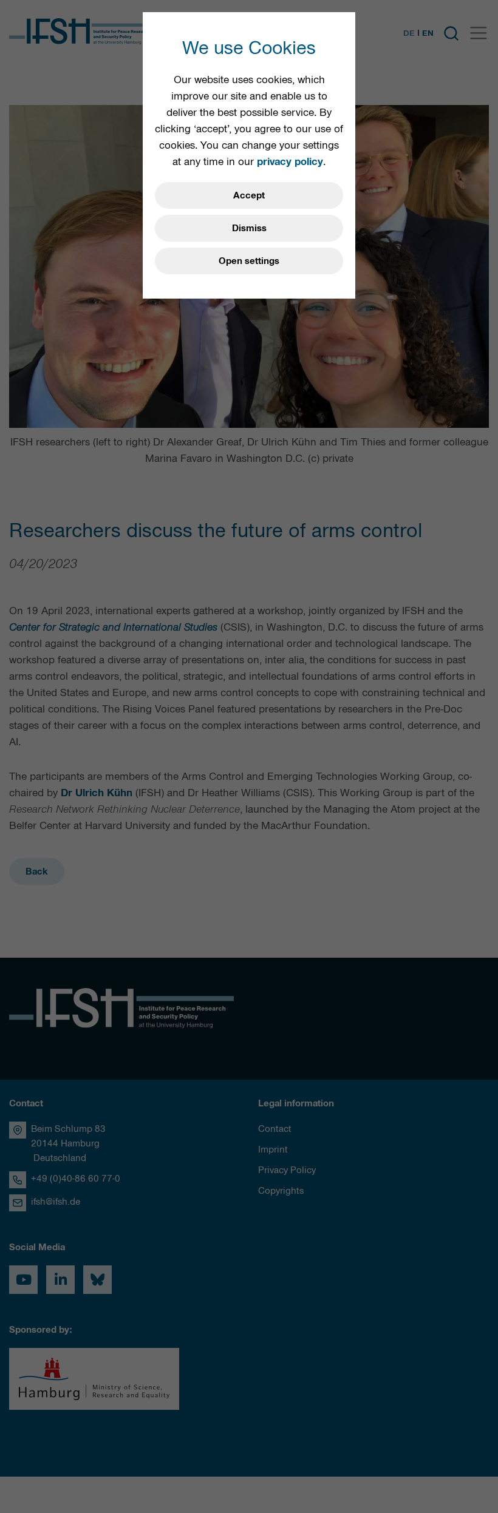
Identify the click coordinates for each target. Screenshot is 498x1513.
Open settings (249, 261)
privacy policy (290, 161)
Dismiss (249, 228)
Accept (249, 195)
